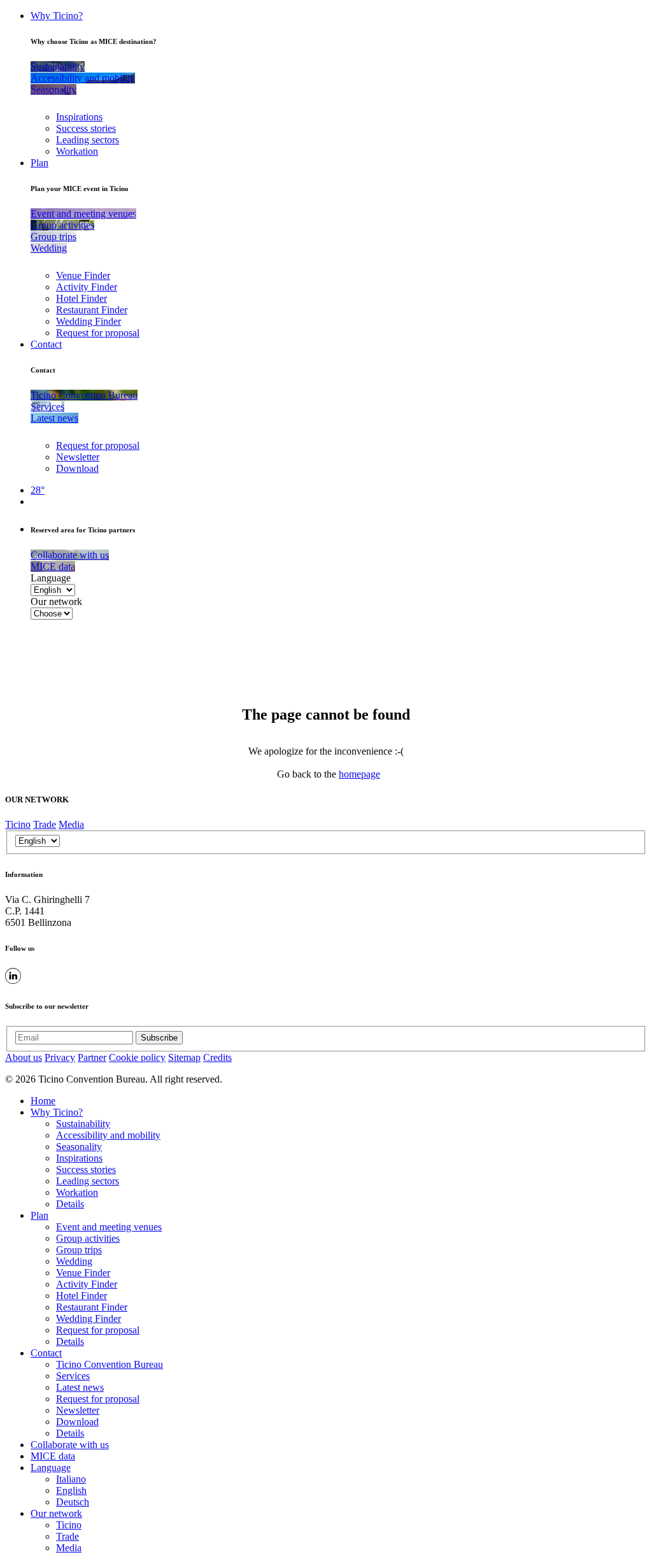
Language (51, 577)
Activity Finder (86, 286)
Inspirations (79, 116)
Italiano (71, 1479)
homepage (359, 774)
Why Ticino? (57, 15)
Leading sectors (87, 139)
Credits (217, 1057)
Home (43, 1100)
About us (23, 1057)
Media (71, 824)
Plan (39, 162)
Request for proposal (97, 332)
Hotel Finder (81, 298)
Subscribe (159, 1037)
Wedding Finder (88, 321)
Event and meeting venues (109, 1226)
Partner (92, 1057)
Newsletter (77, 456)
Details (70, 1203)
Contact (46, 344)
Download (77, 468)
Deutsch (72, 1501)
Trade (44, 824)
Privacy (60, 1057)
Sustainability (83, 1123)
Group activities (88, 1238)
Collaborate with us (70, 1444)
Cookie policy (137, 1057)
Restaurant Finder (91, 309)
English (71, 1490)
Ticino (18, 824)
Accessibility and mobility (108, 1135)
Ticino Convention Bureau (109, 1364)
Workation (77, 151)
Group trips (79, 1249)
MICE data (53, 1456)
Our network (56, 601)
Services (73, 1375)
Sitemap (184, 1057)
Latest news (80, 1387)
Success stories (86, 128)
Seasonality (79, 1146)
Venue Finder (83, 275)
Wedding (74, 1261)
